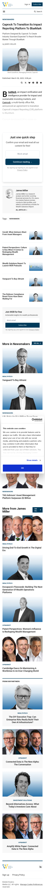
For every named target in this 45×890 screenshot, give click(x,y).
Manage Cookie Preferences (31, 884)
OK (22, 468)
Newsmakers (8, 19)
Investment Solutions (22, 800)
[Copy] (21, 82)
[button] (5, 874)
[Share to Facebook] (33, 82)
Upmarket (6, 625)
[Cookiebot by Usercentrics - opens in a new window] (32, 419)
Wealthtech (7, 376)
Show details (32, 460)
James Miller (10, 44)
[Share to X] (25, 82)
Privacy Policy (22, 170)
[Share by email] (41, 82)
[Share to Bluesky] (29, 82)
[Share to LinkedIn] (37, 82)
